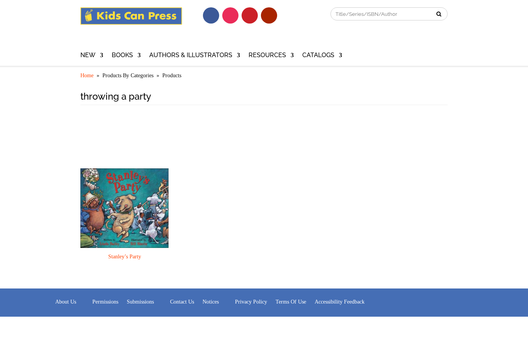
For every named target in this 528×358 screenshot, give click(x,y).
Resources (267, 56)
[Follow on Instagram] (230, 15)
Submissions (140, 302)
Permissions (105, 302)
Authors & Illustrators (190, 56)
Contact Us (182, 302)
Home (87, 75)
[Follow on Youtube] (269, 15)
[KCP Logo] (131, 23)
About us (65, 302)
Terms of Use (291, 302)
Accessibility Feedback (339, 302)
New (87, 56)
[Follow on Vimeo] (288, 15)
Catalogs (318, 56)
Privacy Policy (251, 302)
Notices (211, 302)
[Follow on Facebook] (211, 15)
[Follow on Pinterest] (250, 15)
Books (122, 56)
